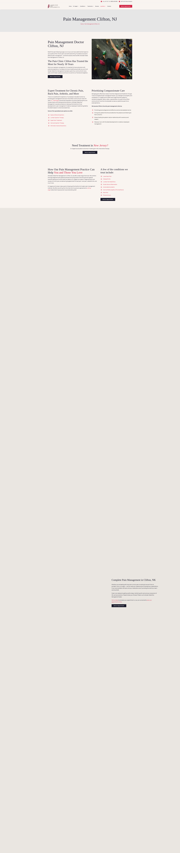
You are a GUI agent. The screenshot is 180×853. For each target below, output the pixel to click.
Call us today (115, 600)
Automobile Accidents (108, 187)
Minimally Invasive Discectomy (58, 125)
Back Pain (105, 192)
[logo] (54, 5)
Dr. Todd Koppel (55, 100)
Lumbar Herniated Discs (109, 182)
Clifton (126, 1)
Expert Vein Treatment (56, 120)
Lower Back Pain (107, 176)
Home (82, 24)
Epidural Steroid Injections (57, 115)
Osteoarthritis (106, 179)
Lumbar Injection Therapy (57, 117)
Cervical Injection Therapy (57, 123)
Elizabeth (130, 1)
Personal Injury (107, 195)
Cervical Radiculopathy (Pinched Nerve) (113, 190)
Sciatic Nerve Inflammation (110, 184)
